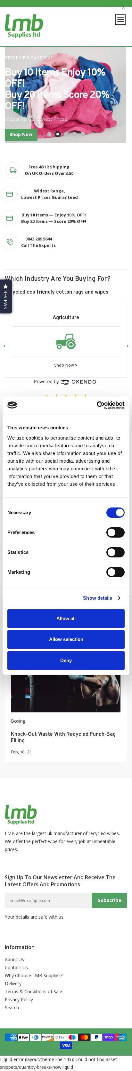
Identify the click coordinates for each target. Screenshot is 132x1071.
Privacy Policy (19, 999)
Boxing (18, 721)
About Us (14, 959)
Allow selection (66, 639)
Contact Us (16, 967)
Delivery (13, 983)
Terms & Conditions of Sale (33, 991)
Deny (66, 660)
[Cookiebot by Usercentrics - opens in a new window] (97, 405)
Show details (97, 598)
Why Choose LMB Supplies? (33, 975)
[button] (6, 296)
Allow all (66, 618)
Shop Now (21, 134)
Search (12, 1007)
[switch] (115, 532)
